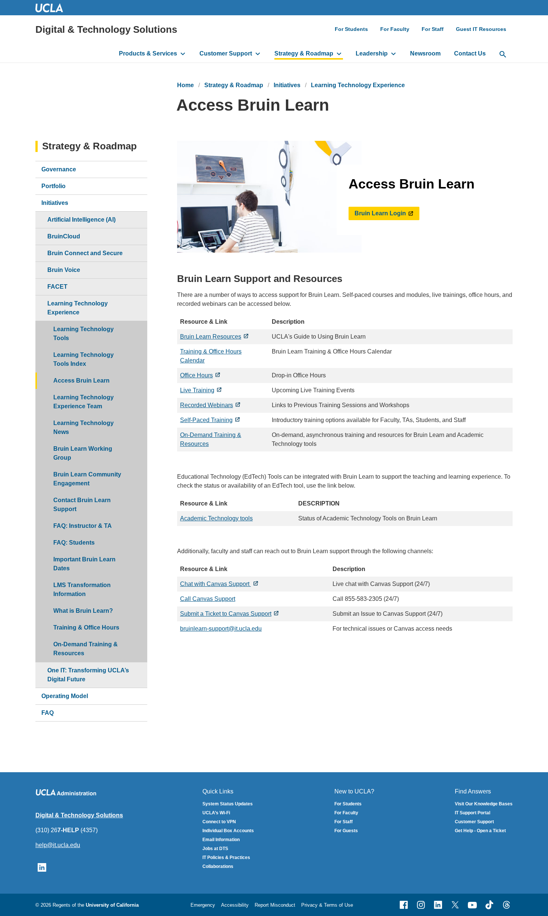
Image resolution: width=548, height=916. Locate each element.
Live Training (197, 390)
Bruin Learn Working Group (82, 453)
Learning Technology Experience (358, 85)
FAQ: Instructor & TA (82, 526)
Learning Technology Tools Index (83, 359)
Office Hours (196, 375)
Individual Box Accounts (228, 830)
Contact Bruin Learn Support (82, 504)
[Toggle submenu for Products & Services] (182, 53)
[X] (455, 905)
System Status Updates (227, 803)
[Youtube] (472, 905)
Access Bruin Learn (81, 380)
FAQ (47, 713)
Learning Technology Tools (83, 333)
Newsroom (425, 53)
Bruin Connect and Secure (85, 253)
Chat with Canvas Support (215, 584)
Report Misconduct (275, 905)
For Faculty (394, 29)
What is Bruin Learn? (83, 611)
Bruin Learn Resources (210, 336)
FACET (57, 286)
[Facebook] (404, 905)
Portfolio (53, 186)
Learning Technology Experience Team (83, 401)
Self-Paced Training (206, 420)
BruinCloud (63, 236)
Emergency (202, 905)
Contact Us (470, 53)
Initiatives (287, 85)
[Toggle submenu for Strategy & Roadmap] (339, 53)
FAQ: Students (74, 542)
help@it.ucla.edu (57, 845)
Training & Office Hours (86, 627)
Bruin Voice (63, 270)
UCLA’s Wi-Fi (216, 812)
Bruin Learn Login (380, 213)
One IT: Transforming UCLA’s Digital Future (88, 674)
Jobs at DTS (215, 848)
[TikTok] (489, 905)
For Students (351, 29)
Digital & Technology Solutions (106, 29)
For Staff (433, 29)
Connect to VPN (219, 821)
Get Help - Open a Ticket (480, 830)
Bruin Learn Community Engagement (87, 478)
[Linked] (438, 905)
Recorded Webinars (206, 405)
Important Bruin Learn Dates (84, 563)
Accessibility (235, 905)
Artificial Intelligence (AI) (81, 219)
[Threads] (507, 905)
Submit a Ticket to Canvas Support (225, 614)
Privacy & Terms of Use (327, 905)
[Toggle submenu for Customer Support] (257, 53)
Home (185, 85)
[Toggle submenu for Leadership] (393, 53)
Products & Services (148, 53)
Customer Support (225, 53)
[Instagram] (421, 905)
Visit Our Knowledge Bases (484, 803)
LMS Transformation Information (82, 589)
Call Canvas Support (207, 599)
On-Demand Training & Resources (85, 648)
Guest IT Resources (481, 29)
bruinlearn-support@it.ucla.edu (221, 628)
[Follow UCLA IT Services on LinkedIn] (42, 867)
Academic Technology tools (216, 518)
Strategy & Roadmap (303, 53)
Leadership (372, 53)
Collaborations (217, 866)
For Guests (346, 830)
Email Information (221, 839)
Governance (58, 169)
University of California (112, 905)
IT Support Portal (472, 812)
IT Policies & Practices (226, 857)
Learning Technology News (83, 427)
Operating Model (64, 696)
